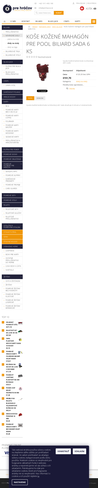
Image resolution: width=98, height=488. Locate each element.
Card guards (11, 188)
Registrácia (91, 3)
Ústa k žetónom (13, 281)
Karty (77, 21)
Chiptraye (10, 251)
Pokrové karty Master (12, 126)
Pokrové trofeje (13, 185)
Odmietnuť (63, 451)
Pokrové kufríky (13, 175)
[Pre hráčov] (17, 9)
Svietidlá (10, 270)
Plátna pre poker (11, 149)
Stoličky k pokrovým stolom (12, 226)
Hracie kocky (9, 97)
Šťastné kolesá (10, 241)
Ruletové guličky (13, 213)
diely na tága (12, 47)
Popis (30, 98)
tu (38, 476)
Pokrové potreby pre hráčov (9, 165)
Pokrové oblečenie (12, 159)
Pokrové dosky (10, 154)
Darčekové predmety (10, 180)
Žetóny (7, 277)
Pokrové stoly (10, 200)
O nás (13, 21)
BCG (7, 106)
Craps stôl (10, 85)
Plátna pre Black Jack (13, 67)
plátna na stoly (13, 39)
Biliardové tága (13, 51)
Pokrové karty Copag (12, 116)
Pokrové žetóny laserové (13, 301)
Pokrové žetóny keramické (13, 307)
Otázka (72, 89)
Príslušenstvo (12, 32)
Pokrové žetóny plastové (13, 295)
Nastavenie (20, 482)
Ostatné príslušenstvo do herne (12, 260)
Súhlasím (79, 451)
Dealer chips (11, 171)
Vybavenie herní (11, 246)
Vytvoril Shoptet (90, 483)
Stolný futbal (10, 232)
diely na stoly (13, 43)
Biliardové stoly (13, 55)
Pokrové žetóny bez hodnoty (13, 289)
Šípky (6, 237)
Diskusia (40, 98)
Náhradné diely (12, 35)
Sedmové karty (12, 137)
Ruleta (7, 205)
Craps (66, 21)
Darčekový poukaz (12, 92)
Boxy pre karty (12, 254)
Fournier (10, 121)
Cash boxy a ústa (13, 266)
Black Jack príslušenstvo (12, 73)
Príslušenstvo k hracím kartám (13, 141)
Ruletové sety (12, 209)
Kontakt (26, 21)
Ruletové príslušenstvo (12, 218)
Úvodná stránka (5, 21)
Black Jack (53, 21)
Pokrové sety (10, 195)
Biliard (38, 21)
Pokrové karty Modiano (12, 132)
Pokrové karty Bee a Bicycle (12, 111)
